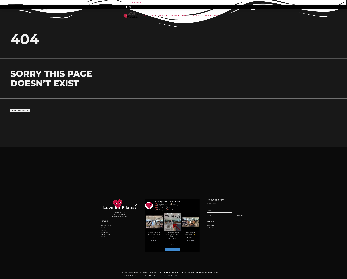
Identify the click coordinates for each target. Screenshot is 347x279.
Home (145, 15)
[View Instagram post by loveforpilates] (161, 229)
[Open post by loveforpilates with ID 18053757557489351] (172, 222)
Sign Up (153, 15)
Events (216, 15)
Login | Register (136, 2)
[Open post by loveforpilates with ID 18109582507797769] (190, 222)
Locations (174, 15)
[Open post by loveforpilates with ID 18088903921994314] (154, 222)
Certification (207, 15)
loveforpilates (154, 215)
